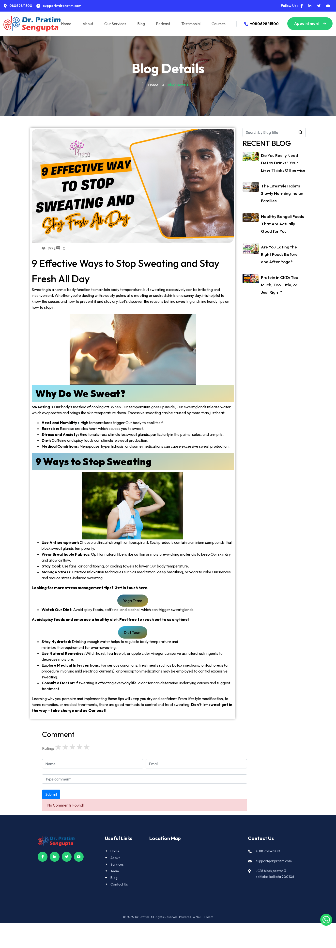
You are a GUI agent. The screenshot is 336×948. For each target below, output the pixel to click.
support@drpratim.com (274, 861)
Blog (141, 23)
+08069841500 (264, 23)
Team (114, 871)
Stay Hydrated (56, 641)
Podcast (163, 23)
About (87, 23)
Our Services (115, 23)
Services (117, 864)
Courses (219, 23)
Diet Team (132, 632)
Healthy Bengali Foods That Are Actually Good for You (282, 224)
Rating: (48, 748)
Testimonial (190, 23)
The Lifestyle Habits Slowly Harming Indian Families (282, 193)
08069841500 (20, 5)
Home (66, 23)
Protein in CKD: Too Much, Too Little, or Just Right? (279, 285)
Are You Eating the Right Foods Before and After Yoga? (279, 254)
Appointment (307, 23)
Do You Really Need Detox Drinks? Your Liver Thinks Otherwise (283, 163)
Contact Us (119, 884)
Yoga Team (132, 600)
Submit (51, 794)
